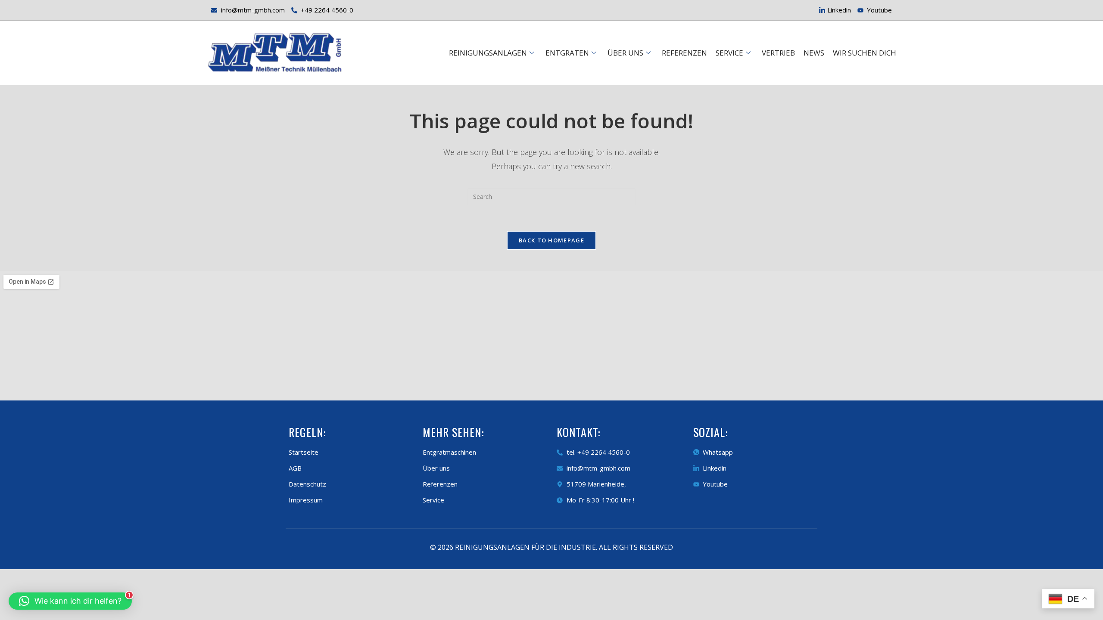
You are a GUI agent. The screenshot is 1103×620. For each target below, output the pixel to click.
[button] (70, 601)
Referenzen (684, 53)
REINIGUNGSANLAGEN (488, 53)
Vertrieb (778, 53)
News (814, 53)
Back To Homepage (551, 240)
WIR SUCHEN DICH (864, 53)
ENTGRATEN (567, 53)
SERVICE (729, 53)
